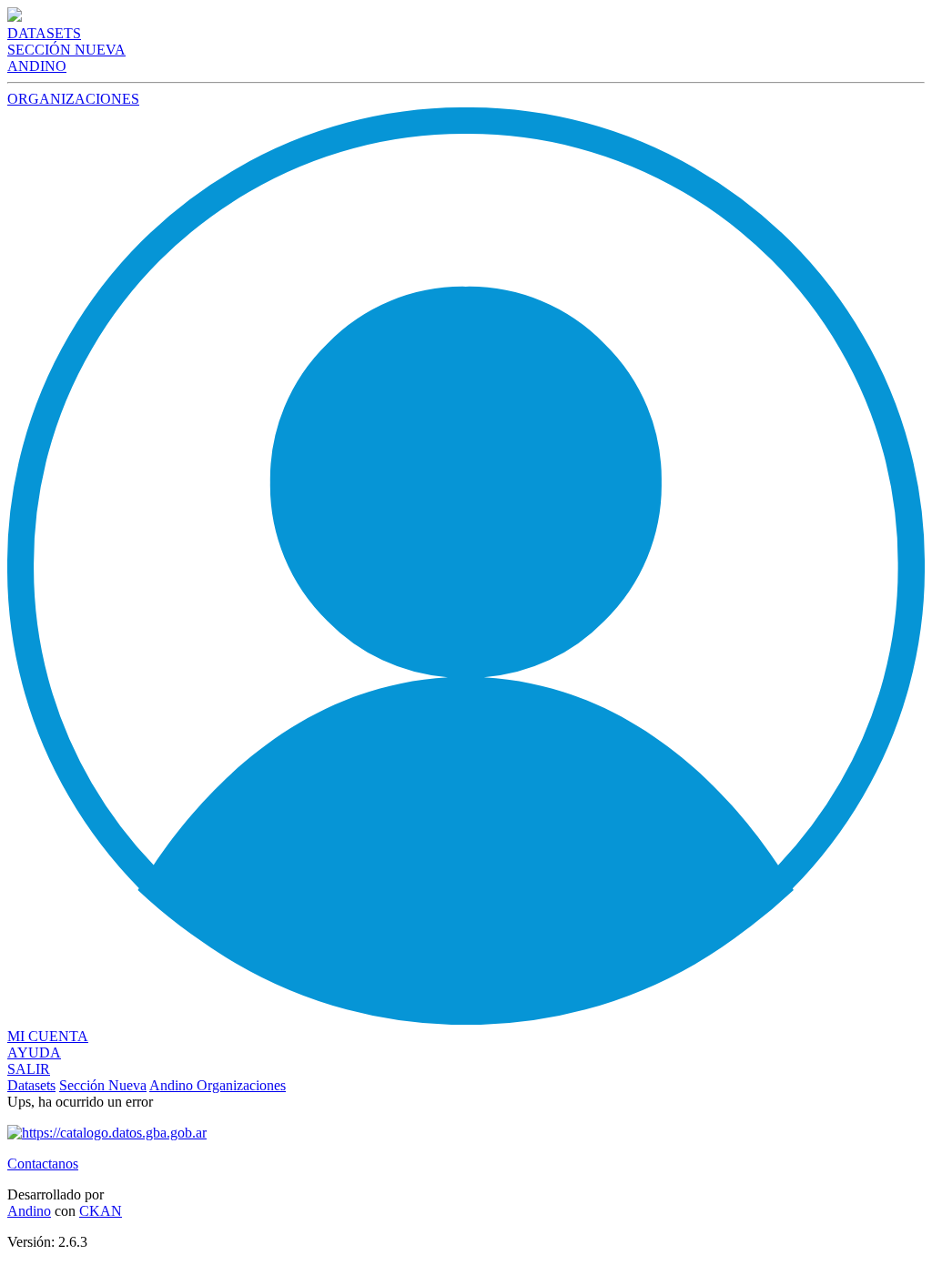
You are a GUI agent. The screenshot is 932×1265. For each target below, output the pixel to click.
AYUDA (34, 1052)
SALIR (28, 1069)
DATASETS (44, 33)
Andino (173, 1085)
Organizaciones (241, 1085)
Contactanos (42, 1163)
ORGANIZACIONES (73, 98)
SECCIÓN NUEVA (66, 49)
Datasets (31, 1085)
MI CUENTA (47, 1036)
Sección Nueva (103, 1085)
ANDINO (36, 66)
